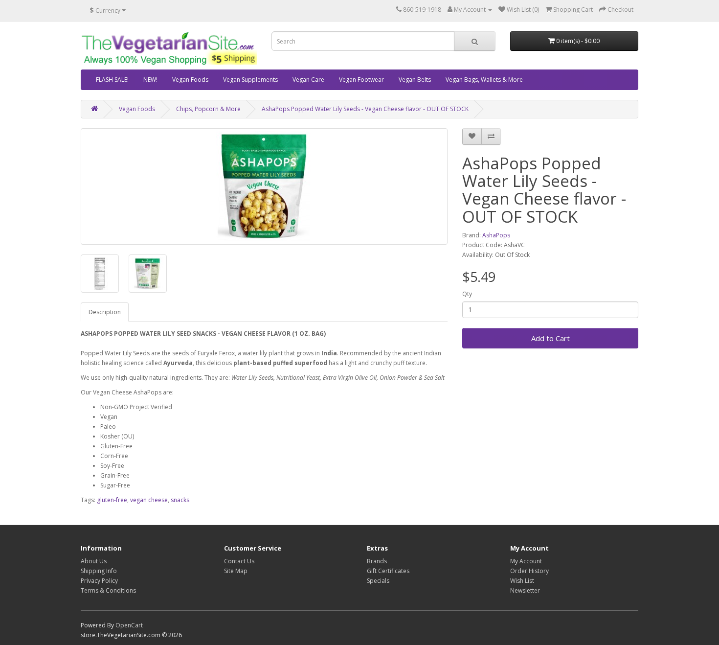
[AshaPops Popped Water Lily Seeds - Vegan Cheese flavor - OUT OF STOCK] (264, 186)
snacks (180, 500)
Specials (378, 580)
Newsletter (525, 590)
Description (105, 312)
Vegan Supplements (250, 79)
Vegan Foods (190, 79)
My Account (526, 561)
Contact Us (239, 561)
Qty (467, 294)
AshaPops (496, 235)
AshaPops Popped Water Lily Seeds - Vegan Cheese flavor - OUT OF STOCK (365, 109)
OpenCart (129, 625)
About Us (94, 561)
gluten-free (112, 500)
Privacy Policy (99, 580)
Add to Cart (550, 338)
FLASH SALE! (112, 79)
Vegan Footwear (361, 79)
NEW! (150, 79)
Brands (377, 561)
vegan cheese (149, 500)
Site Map (235, 571)
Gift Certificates (388, 571)
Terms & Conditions (108, 590)
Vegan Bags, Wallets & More (484, 79)
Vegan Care (308, 79)
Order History (529, 571)
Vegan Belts (415, 79)
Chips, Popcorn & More (208, 109)
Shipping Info (99, 571)
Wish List (522, 580)
